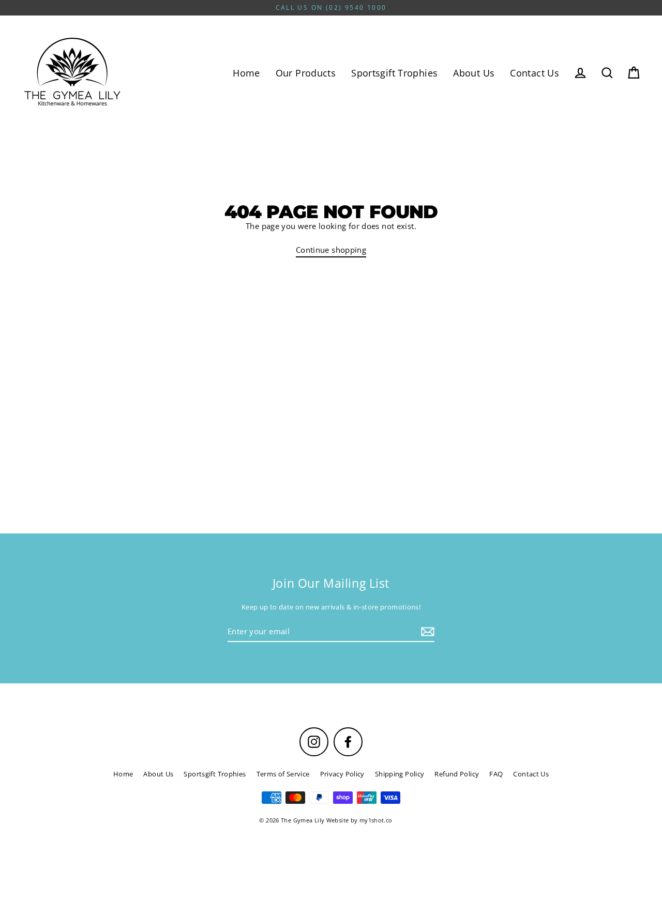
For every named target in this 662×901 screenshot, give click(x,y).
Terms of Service (283, 773)
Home (246, 72)
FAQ (496, 773)
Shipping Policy (400, 773)
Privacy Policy (342, 773)
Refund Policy (456, 773)
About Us (473, 72)
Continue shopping (331, 250)
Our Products (306, 72)
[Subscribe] (426, 632)
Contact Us (534, 72)
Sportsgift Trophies (394, 72)
